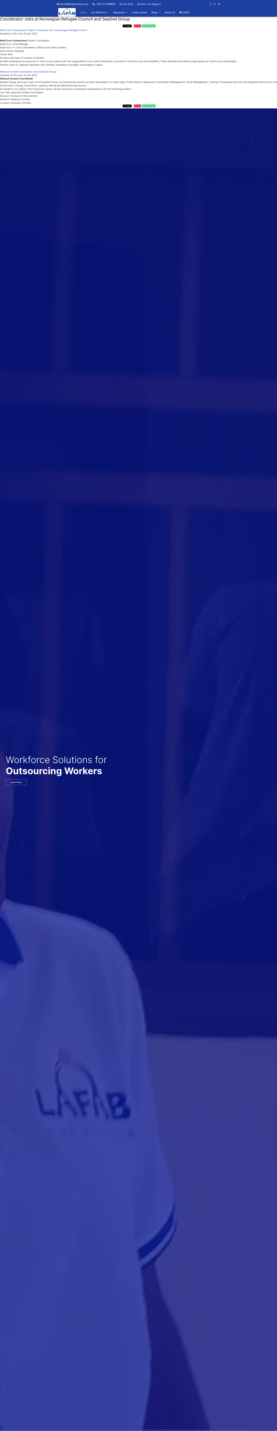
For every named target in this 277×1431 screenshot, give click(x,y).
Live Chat (127, 4)
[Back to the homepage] (67, 12)
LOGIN (185, 12)
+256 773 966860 (105, 4)
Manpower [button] (119, 12)
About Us (170, 12)
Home (83, 12)
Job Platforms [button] (98, 12)
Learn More (16, 782)
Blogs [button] (154, 12)
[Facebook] (211, 4)
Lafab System (139, 12)
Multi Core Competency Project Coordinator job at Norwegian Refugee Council (43, 30)
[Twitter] (219, 4)
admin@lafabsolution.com (73, 4)
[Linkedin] (215, 4)
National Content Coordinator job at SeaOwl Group (28, 71)
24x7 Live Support (150, 4)
